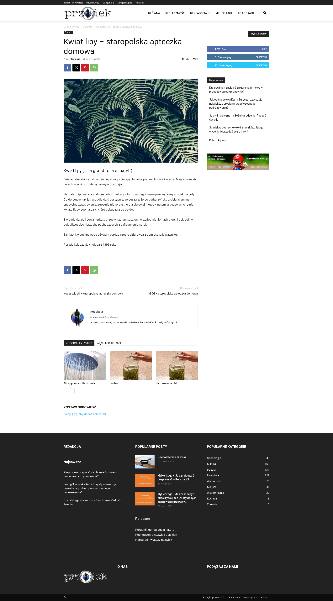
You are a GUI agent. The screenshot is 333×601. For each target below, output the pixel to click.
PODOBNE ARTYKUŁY (79, 343)
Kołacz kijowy (217, 140)
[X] (76, 67)
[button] (264, 13)
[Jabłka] (131, 365)
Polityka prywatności (214, 597)
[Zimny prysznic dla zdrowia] (85, 365)
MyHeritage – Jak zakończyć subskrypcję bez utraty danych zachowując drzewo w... (177, 498)
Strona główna (71, 26)
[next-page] (72, 391)
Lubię (264, 49)
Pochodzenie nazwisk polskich (156, 534)
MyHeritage (224, 13)
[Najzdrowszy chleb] (177, 365)
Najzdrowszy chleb (166, 383)
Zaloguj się (108, 2)
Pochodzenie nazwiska (172, 457)
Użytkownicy (92, 2)
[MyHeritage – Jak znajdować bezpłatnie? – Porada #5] (145, 480)
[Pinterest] (85, 67)
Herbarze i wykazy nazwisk (153, 539)
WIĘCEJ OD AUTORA (109, 343)
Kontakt (140, 2)
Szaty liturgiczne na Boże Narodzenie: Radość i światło (238, 117)
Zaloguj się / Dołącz (73, 2)
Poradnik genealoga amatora (154, 529)
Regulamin (234, 597)
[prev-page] (66, 391)
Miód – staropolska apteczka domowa (173, 293)
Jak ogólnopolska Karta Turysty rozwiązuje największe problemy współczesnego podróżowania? (235, 103)
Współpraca (250, 597)
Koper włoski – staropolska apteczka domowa (93, 293)
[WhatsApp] (94, 67)
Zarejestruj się (124, 2)
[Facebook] (67, 67)
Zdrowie (87, 26)
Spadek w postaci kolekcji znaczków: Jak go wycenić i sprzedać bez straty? (236, 129)
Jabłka (114, 383)
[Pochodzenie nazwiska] (145, 461)
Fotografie (246, 13)
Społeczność (175, 13)
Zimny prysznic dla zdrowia (79, 383)
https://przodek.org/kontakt (104, 317)
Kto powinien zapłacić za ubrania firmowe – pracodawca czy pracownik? (236, 89)
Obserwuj (261, 57)
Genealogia (198, 13)
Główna (154, 13)
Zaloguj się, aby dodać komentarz (85, 413)
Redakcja (75, 58)
